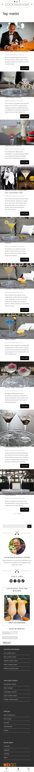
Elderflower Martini (13, 97)
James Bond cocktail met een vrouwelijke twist (16, 191)
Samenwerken (8, 726)
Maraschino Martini (13, 145)
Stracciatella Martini (13, 447)
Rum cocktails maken (10, 657)
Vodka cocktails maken (10, 664)
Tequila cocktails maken (11, 660)
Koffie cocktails (8, 688)
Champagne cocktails (10, 692)
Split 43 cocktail (17, 623)
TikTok (6, 757)
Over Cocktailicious (9, 715)
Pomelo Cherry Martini (14, 289)
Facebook (7, 746)
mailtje (20, 564)
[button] (31, 4)
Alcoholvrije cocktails (10, 684)
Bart (23, 54)
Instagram (6, 750)
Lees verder (24, 68)
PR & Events (7, 719)
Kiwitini (8, 243)
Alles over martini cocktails (16, 51)
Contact (6, 730)
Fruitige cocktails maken (11, 699)
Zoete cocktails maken (10, 695)
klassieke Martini (14, 156)
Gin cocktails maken (10, 653)
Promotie (6, 722)
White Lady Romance (14, 387)
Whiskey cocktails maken (11, 668)
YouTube (6, 754)
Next (19, 513)
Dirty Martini (10, 495)
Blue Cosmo (10, 339)
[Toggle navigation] (2, 4)
